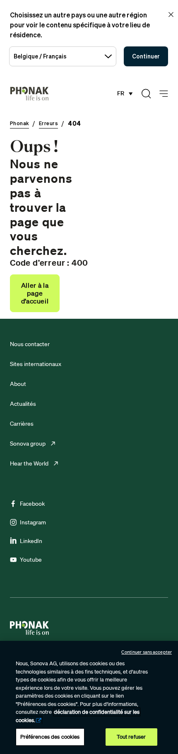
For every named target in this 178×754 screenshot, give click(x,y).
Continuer (146, 56)
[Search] (146, 94)
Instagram (33, 522)
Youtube (31, 559)
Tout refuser (131, 736)
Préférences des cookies (50, 736)
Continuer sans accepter (146, 652)
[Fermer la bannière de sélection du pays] (171, 14)
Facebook (32, 503)
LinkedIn (31, 541)
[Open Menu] (163, 94)
